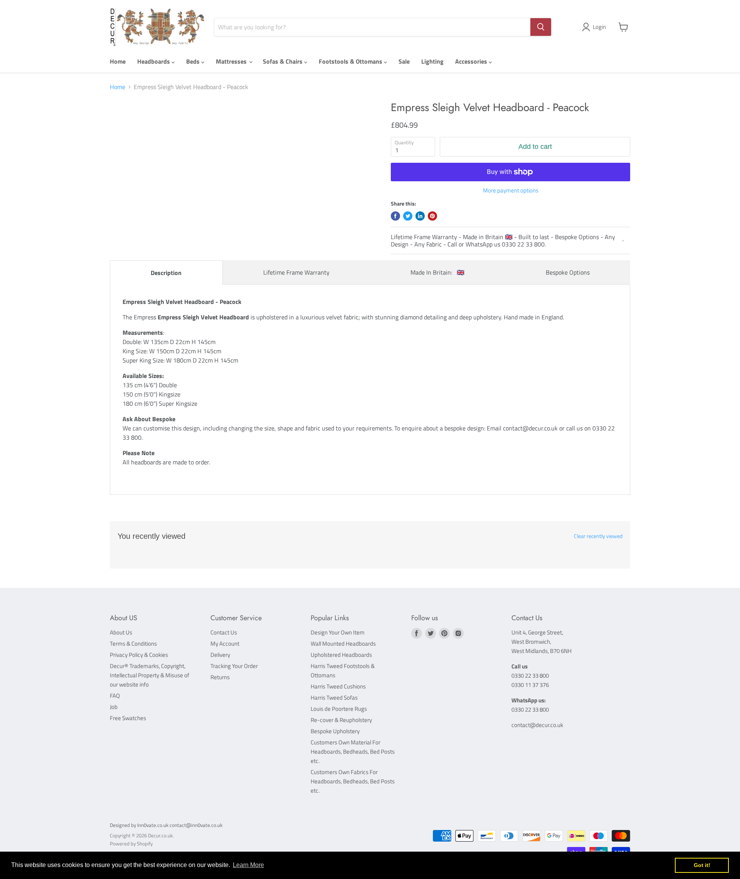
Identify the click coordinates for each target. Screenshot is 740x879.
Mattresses (232, 61)
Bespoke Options (568, 272)
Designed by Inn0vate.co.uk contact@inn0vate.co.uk (166, 825)
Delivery (220, 654)
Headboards (154, 61)
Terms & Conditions (133, 643)
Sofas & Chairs (283, 61)
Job (114, 706)
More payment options (510, 190)
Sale (404, 61)
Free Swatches (128, 718)
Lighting (432, 61)
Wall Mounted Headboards (343, 643)
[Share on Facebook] (395, 216)
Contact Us (223, 632)
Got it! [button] (702, 865)
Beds (193, 61)
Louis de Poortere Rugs (339, 708)
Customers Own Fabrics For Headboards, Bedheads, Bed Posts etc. (353, 781)
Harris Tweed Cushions (338, 686)
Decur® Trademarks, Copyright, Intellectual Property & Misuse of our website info (149, 675)
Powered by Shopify (131, 843)
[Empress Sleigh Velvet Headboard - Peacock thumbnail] (128, 123)
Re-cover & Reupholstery (341, 719)
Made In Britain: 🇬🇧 (437, 272)
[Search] (540, 27)
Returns (220, 677)
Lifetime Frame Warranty (296, 272)
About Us (121, 632)
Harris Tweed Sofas (334, 697)
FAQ (115, 695)
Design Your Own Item (338, 632)
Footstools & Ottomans (351, 61)
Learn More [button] (248, 865)
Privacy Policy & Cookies (139, 654)
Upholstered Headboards (341, 654)
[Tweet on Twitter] (407, 216)
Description (166, 272)
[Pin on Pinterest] (432, 216)
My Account (224, 643)
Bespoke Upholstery (335, 731)
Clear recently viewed (598, 536)
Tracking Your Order (234, 665)
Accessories (472, 61)
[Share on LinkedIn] (420, 216)
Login (599, 26)
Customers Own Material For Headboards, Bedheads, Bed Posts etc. (353, 751)
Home (118, 61)
